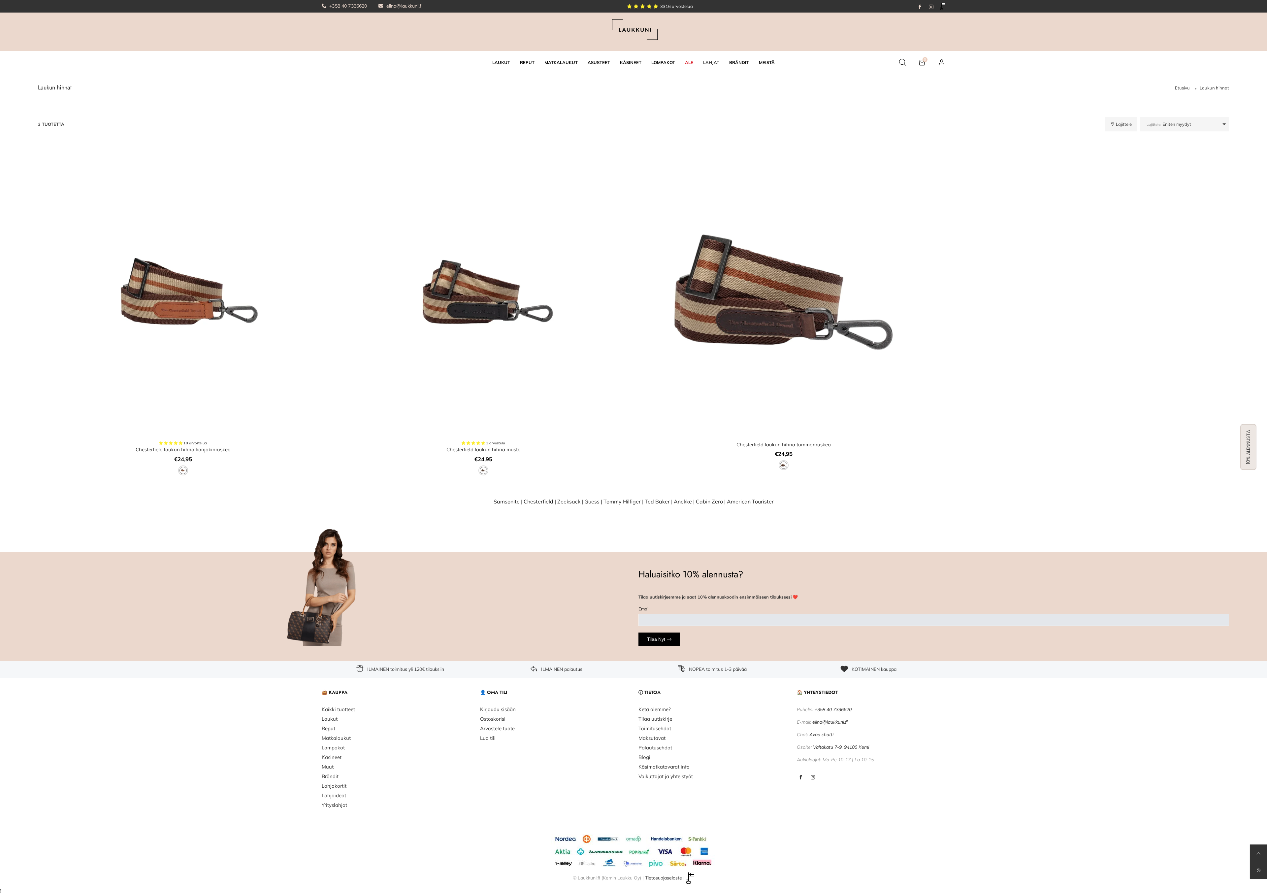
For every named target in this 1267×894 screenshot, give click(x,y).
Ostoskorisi (492, 719)
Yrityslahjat (334, 805)
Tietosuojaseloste (663, 877)
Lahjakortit (334, 786)
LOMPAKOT (663, 62)
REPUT (527, 62)
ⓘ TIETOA (649, 692)
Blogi (644, 757)
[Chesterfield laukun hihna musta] (483, 292)
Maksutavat (652, 738)
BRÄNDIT (739, 62)
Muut (328, 767)
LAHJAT (711, 62)
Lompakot (333, 747)
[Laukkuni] (633, 30)
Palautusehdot (655, 747)
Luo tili (488, 738)
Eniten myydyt (1169, 124)
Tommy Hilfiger (622, 501)
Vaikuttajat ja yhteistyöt (665, 776)
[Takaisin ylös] (1258, 853)
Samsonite (507, 501)
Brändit (330, 776)
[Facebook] (920, 6)
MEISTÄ (767, 62)
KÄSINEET (630, 62)
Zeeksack (568, 501)
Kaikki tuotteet (338, 709)
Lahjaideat (334, 795)
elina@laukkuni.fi (404, 6)
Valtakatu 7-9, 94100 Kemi (841, 747)
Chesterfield (538, 501)
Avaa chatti (821, 735)
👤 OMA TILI (493, 692)
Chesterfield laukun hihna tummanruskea (783, 444)
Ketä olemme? (654, 709)
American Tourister (750, 501)
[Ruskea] (183, 470)
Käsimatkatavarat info (664, 767)
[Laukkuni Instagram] (813, 777)
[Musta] (483, 470)
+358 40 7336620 (347, 6)
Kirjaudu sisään (498, 709)
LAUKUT (501, 62)
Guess (592, 501)
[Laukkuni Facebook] (800, 777)
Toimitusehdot (654, 728)
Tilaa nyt (656, 639)
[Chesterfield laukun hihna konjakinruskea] (183, 292)
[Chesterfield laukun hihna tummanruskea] (783, 292)
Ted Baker (657, 501)
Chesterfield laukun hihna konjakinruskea (183, 449)
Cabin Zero (709, 501)
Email (643, 608)
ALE (689, 62)
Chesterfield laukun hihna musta (483, 449)
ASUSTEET (599, 62)
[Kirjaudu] (942, 62)
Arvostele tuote (497, 728)
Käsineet (331, 757)
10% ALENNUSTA (1248, 447)
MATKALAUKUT (561, 62)
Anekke (683, 501)
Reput (328, 728)
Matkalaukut (336, 738)
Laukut (330, 719)
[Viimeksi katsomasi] (1258, 870)
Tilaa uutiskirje (655, 719)
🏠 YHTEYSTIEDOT (817, 692)
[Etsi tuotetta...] (902, 62)
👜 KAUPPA (334, 692)
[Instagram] (931, 6)
